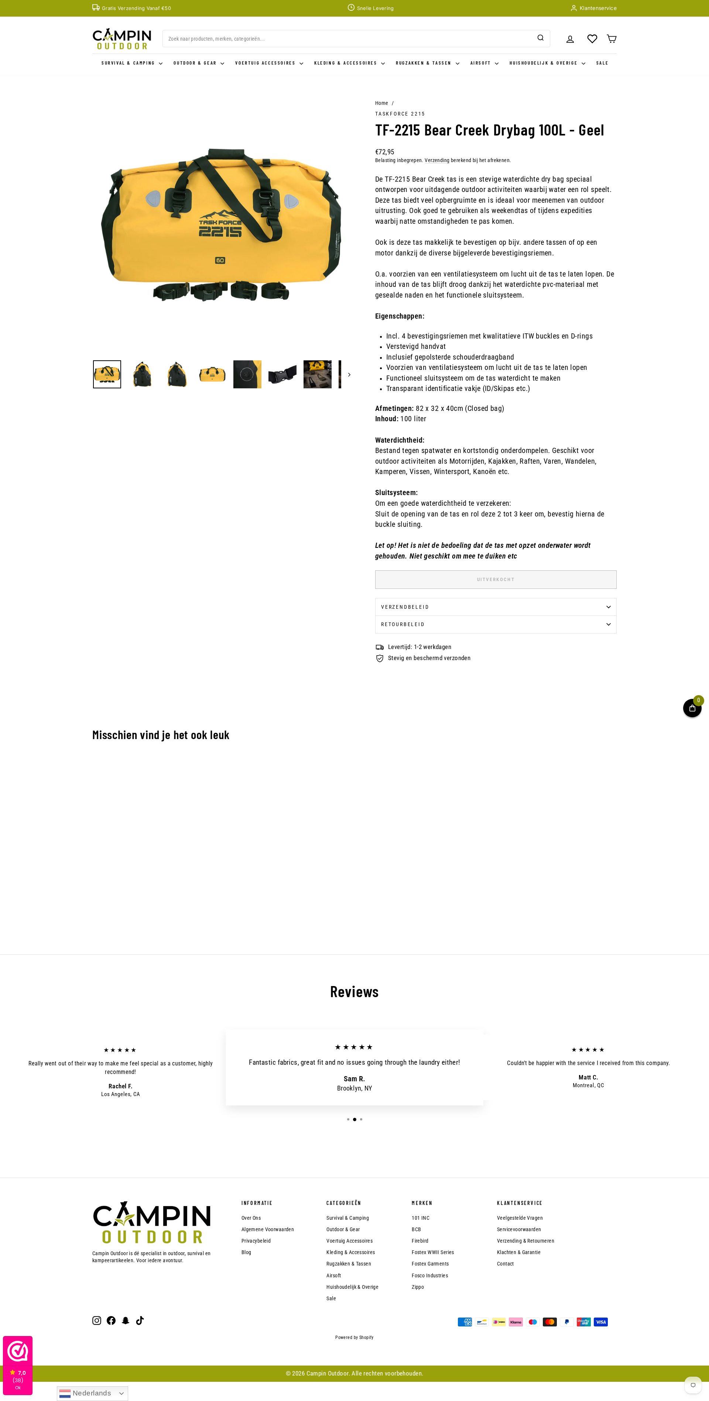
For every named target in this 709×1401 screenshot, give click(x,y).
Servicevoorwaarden (519, 1229)
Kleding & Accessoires (346, 63)
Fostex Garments (430, 1264)
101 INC (420, 1218)
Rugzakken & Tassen (424, 63)
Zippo (418, 1287)
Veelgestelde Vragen (520, 1218)
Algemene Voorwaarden (268, 1229)
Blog (246, 1252)
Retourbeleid (403, 624)
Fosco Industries (430, 1275)
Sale (602, 63)
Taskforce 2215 (400, 114)
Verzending (437, 160)
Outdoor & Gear (196, 63)
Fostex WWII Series (433, 1252)
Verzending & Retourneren (525, 1241)
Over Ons (251, 1218)
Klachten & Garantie (519, 1252)
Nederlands (91, 1393)
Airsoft (481, 63)
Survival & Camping (129, 63)
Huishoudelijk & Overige (544, 63)
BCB (416, 1229)
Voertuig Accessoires (266, 63)
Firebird (420, 1241)
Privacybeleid (256, 1241)
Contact (505, 1264)
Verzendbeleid (405, 607)
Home (381, 103)
